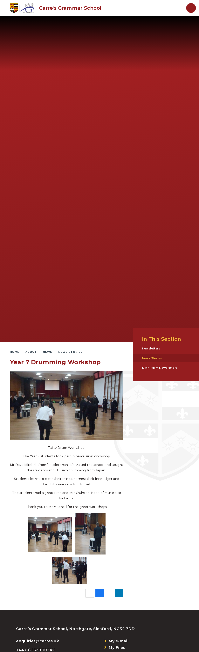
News (47, 351)
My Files (117, 647)
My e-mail (119, 641)
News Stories (70, 351)
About (31, 351)
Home (14, 351)
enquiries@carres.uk (37, 641)
